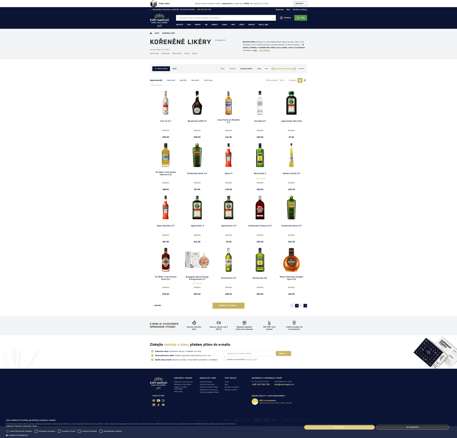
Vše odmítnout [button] (412, 427)
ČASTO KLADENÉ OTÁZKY (209, 392)
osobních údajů (251, 359)
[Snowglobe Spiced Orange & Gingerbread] (197, 260)
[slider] (272, 69)
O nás (227, 382)
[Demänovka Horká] (197, 155)
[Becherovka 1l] (260, 155)
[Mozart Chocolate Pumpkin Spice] (291, 260)
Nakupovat (299, 3)
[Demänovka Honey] (291, 207)
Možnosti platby (206, 382)
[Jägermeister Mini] (291, 103)
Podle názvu (208, 80)
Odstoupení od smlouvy (208, 390)
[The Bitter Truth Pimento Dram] (165, 260)
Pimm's (194, 53)
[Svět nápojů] (151, 33)
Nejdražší (183, 80)
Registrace (280, 9)
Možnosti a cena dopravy (183, 382)
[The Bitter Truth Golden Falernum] (165, 155)
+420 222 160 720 (261, 384)
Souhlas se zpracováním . (242, 359)
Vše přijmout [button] (339, 427)
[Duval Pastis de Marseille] (228, 103)
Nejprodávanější (156, 80)
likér (255, 50)
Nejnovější (195, 80)
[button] (120, 426)
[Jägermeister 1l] (197, 207)
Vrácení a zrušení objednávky (180, 388)
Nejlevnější (171, 80)
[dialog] (228, 427)
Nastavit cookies (231, 390)
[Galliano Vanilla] (291, 155)
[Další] (305, 305)
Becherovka (154, 53)
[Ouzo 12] (165, 103)
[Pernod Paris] (228, 260)
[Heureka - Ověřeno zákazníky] (255, 401)
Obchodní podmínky (207, 384)
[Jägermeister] (228, 207)
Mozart (187, 53)
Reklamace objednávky (182, 384)
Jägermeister (177, 53)
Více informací (230, 424)
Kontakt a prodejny (300, 9)
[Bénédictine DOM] (197, 103)
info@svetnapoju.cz (284, 384)
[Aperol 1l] (228, 155)
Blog (288, 9)
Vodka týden (164, 3)
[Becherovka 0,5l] (260, 260)
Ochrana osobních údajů (209, 387)
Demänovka (165, 53)
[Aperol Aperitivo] (165, 207)
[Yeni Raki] (260, 103)
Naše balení (178, 391)
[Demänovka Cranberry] (260, 207)
